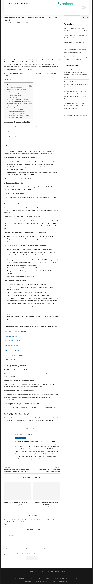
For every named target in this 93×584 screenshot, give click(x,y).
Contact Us (49, 578)
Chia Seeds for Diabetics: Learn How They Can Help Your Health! (22, 520)
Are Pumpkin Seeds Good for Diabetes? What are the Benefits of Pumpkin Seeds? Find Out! (75, 96)
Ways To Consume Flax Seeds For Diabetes (17, 91)
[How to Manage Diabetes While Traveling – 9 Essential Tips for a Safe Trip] (17, 491)
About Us (40, 578)
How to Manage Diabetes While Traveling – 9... (17, 502)
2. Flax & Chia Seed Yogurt (15, 95)
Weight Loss (25, 3)
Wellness (23, 11)
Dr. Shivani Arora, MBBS (14, 23)
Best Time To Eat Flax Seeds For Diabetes (17, 99)
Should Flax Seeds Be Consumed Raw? (17, 111)
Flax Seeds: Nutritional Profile (14, 87)
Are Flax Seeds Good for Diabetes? (16, 109)
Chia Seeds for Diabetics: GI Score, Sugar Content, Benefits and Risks (75, 75)
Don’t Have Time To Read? (13, 105)
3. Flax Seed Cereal (13, 97)
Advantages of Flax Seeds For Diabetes (16, 89)
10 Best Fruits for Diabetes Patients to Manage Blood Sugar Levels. (76, 115)
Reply (5, 524)
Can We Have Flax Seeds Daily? (16, 117)
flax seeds (37, 220)
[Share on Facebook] (36, 428)
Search (85, 17)
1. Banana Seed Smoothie (14, 93)
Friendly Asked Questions (12, 108)
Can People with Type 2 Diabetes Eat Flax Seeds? (19, 115)
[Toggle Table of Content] (29, 85)
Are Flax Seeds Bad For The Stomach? (17, 113)
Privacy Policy (74, 578)
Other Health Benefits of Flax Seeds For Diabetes (19, 103)
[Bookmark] (78, 7)
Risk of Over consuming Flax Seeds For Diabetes (18, 101)
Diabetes (10, 3)
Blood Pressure (12, 11)
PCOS (16, 3)
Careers (33, 578)
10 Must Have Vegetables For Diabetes (74, 113)
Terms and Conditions (61, 578)
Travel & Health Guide (21, 578)
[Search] (76, 7)
